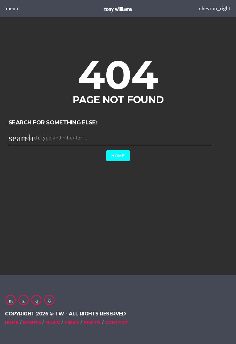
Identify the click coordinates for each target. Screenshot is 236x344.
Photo (92, 322)
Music (52, 322)
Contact (116, 322)
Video (71, 322)
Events (32, 322)
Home (118, 155)
